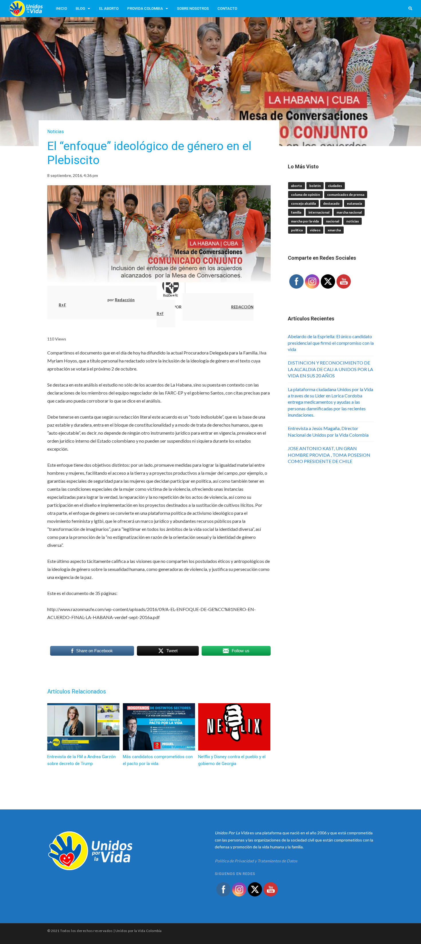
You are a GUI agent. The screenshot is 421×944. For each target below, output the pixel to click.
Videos (315, 230)
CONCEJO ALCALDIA (303, 203)
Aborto (296, 186)
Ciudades (335, 186)
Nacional (332, 221)
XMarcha (334, 230)
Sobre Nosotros (193, 8)
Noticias (55, 131)
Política (297, 230)
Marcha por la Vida (305, 221)
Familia (296, 212)
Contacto (227, 8)
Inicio (61, 8)
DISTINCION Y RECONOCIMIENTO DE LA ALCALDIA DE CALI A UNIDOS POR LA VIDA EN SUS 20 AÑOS (330, 369)
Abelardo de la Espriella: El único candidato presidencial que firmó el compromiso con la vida (331, 343)
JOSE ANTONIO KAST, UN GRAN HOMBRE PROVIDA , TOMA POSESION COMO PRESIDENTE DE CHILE (329, 455)
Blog (80, 8)
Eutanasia (354, 203)
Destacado (331, 203)
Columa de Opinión (305, 194)
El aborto (109, 8)
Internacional (318, 212)
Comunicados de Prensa (345, 194)
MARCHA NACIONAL (349, 212)
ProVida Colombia (145, 8)
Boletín (315, 186)
